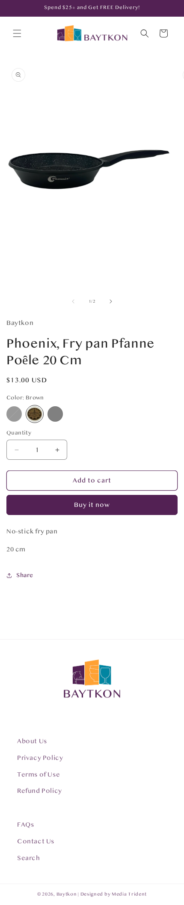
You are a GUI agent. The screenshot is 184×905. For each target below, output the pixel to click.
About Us (32, 741)
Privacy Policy (40, 758)
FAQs (25, 824)
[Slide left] (73, 301)
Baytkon (66, 894)
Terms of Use (38, 774)
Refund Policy (39, 791)
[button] (17, 33)
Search (28, 858)
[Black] (14, 414)
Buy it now (92, 505)
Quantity (18, 432)
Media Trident (129, 894)
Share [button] (24, 575)
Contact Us (35, 841)
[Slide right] (110, 301)
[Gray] (55, 414)
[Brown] (34, 414)
